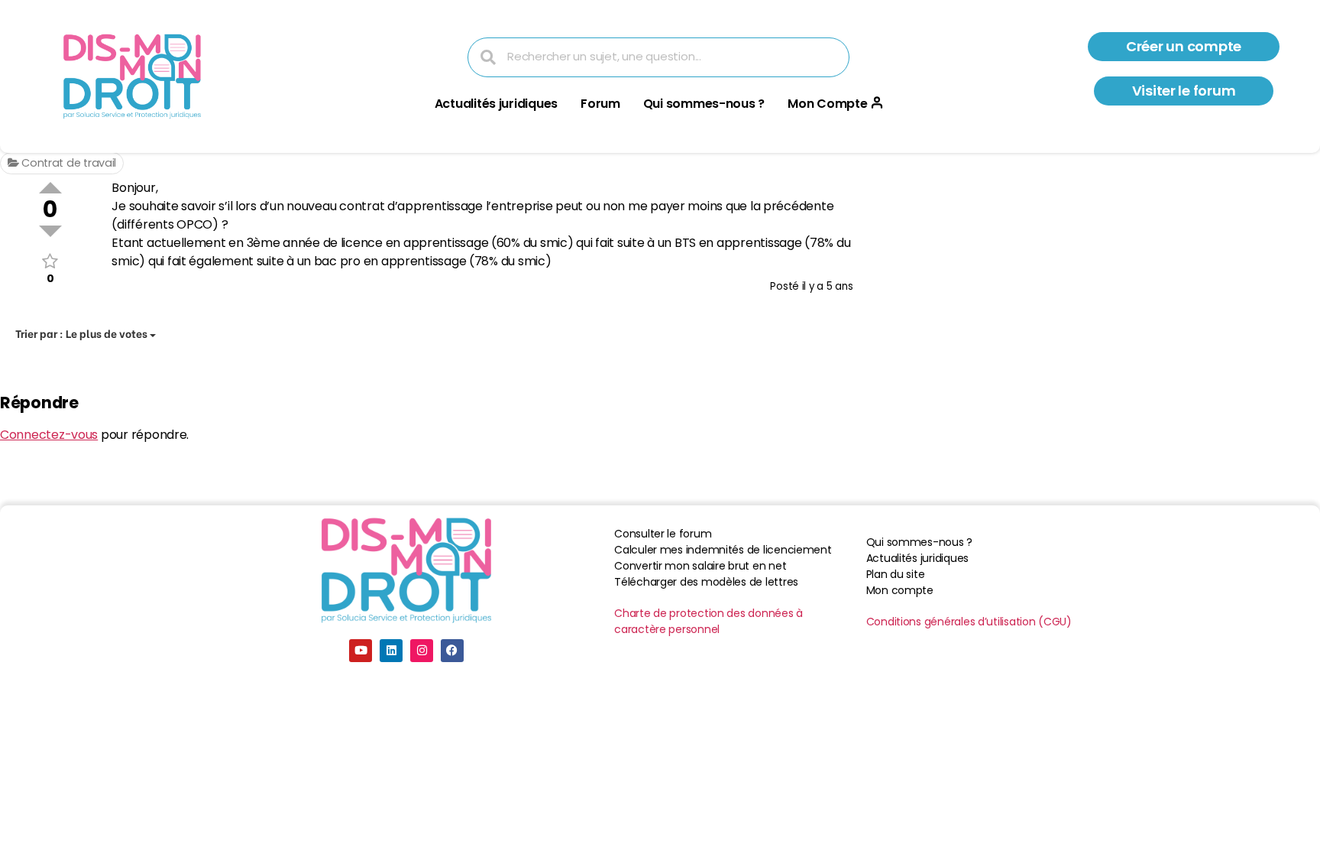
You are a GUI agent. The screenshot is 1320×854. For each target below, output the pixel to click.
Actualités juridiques (496, 103)
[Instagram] (421, 650)
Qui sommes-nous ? (704, 103)
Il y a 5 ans (827, 286)
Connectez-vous (49, 434)
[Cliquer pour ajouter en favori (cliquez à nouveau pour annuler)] (50, 261)
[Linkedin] (391, 650)
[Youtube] (360, 650)
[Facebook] (452, 650)
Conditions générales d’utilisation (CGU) (969, 621)
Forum (600, 103)
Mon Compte (827, 103)
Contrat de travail (67, 162)
